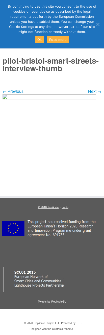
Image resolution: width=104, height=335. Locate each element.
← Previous (13, 91)
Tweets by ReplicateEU (52, 301)
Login (65, 207)
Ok (39, 40)
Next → (94, 91)
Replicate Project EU (46, 323)
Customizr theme (62, 329)
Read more (58, 40)
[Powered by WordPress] (78, 322)
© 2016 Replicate (48, 207)
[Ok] (97, 24)
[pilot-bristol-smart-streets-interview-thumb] (52, 142)
